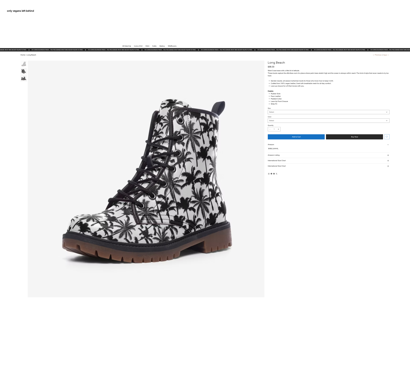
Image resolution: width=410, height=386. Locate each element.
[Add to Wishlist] (387, 136)
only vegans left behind (20, 10)
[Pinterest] (274, 174)
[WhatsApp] (269, 174)
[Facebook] (271, 174)
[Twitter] (276, 174)
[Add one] (278, 129)
